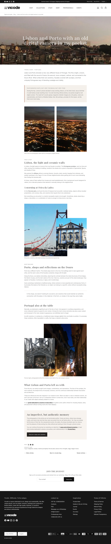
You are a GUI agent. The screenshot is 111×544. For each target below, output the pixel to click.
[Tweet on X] (28, 444)
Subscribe (69, 479)
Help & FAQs (89, 1)
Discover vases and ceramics (37, 434)
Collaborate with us (56, 517)
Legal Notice (97, 511)
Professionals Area (56, 514)
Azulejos (36, 448)
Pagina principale (8, 14)
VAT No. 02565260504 (57, 501)
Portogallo (65, 448)
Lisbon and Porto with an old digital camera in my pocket (30, 14)
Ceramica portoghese (43, 448)
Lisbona (57, 448)
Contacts (53, 504)
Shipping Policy (98, 504)
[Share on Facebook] (30, 444)
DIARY (58, 8)
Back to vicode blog (55, 453)
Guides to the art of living (80, 504)
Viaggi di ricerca (75, 448)
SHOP (31, 8)
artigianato (30, 448)
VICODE (10, 538)
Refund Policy (98, 506)
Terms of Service (99, 501)
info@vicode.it (55, 511)
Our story (75, 511)
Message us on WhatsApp (58, 509)
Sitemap (75, 514)
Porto (61, 448)
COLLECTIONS (40, 8)
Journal (75, 506)
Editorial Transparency (100, 514)
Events (75, 509)
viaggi (69, 448)
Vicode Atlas (76, 501)
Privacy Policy (98, 509)
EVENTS (79, 8)
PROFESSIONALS (68, 8)
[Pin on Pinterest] (32, 444)
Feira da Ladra (51, 448)
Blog (15, 14)
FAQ (52, 506)
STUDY (50, 8)
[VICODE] (12, 8)
